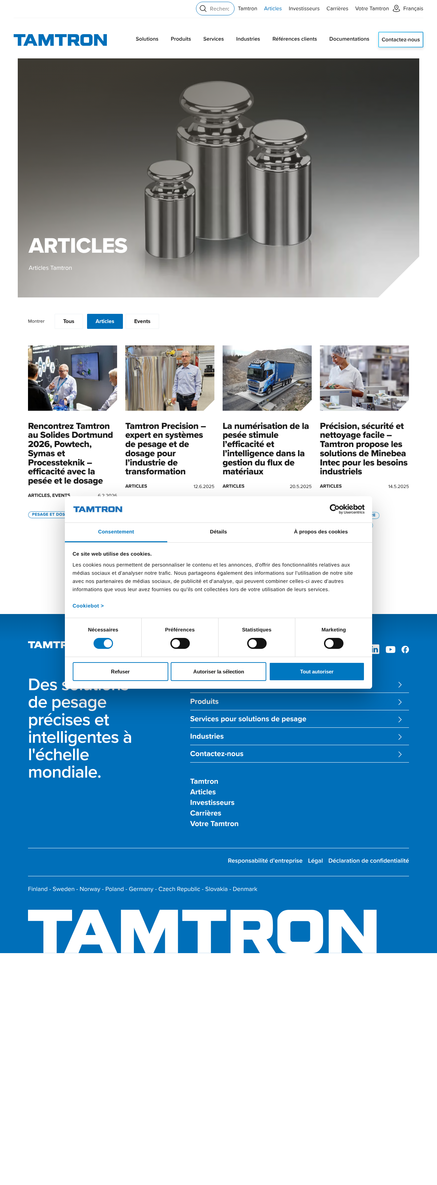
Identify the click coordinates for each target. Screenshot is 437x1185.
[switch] (180, 643)
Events (142, 321)
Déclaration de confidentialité (368, 860)
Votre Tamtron (372, 8)
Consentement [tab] (116, 532)
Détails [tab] (218, 532)
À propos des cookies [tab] (321, 532)
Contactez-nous (401, 39)
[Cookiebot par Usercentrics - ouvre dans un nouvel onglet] (335, 509)
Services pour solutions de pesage (248, 719)
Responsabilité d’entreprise (265, 860)
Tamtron (247, 8)
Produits (181, 39)
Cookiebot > (88, 606)
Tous (68, 321)
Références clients (294, 39)
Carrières (337, 8)
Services (213, 39)
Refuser (120, 671)
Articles (273, 8)
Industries (248, 39)
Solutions (147, 39)
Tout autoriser (317, 671)
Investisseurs (304, 8)
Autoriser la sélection (218, 671)
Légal (315, 860)
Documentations (349, 39)
